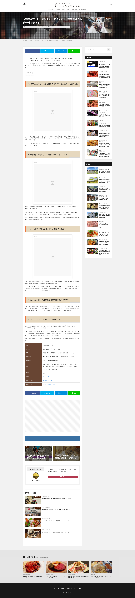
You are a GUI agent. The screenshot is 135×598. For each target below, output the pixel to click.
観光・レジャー (76, 9)
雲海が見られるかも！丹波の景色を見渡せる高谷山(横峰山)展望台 (104, 190)
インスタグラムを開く (50, 384)
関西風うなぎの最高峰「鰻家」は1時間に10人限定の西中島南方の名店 (104, 145)
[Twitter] (47, 51)
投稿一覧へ (62, 476)
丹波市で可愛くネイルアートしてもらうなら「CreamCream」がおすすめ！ (104, 225)
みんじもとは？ (55, 588)
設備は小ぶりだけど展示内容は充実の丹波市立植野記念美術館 (104, 216)
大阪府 (31, 40)
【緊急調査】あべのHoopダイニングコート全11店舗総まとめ (104, 115)
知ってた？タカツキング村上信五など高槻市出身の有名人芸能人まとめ (104, 66)
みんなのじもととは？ (53, 9)
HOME (25, 40)
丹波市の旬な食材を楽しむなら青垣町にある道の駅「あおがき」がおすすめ (104, 172)
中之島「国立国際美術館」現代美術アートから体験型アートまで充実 (56, 498)
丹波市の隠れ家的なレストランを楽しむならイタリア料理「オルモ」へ (104, 198)
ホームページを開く (48, 380)
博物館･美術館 (52, 26)
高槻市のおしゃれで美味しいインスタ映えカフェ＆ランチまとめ (104, 96)
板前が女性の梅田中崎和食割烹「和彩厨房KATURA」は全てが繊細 (56, 521)
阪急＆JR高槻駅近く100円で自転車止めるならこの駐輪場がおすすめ (104, 135)
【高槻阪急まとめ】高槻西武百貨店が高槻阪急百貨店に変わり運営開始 (104, 155)
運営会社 (63, 588)
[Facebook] (32, 51)
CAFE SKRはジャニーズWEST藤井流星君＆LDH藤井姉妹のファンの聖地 (104, 125)
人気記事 (63, 9)
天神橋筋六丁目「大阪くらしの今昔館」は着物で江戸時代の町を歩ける (57, 40)
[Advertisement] (52, 416)
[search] (108, 49)
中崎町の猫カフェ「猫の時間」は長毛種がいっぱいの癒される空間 (56, 532)
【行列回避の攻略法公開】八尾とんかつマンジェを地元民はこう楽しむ (104, 106)
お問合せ (83, 9)
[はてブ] (61, 51)
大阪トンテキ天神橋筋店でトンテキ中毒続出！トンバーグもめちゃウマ (33, 577)
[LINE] (74, 51)
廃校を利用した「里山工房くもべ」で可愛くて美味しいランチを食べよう (104, 243)
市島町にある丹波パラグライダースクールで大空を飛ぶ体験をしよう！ (104, 181)
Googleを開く (46, 377)
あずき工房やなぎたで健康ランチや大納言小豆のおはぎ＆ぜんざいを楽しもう (104, 252)
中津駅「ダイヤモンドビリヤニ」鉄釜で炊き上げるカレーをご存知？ (101, 577)
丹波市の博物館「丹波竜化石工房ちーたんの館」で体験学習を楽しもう (104, 207)
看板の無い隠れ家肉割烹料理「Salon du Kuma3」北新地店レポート (78, 577)
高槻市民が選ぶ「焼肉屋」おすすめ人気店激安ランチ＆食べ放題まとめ (104, 76)
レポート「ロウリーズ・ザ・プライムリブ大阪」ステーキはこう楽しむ (56, 577)
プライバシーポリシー (72, 588)
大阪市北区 (44, 26)
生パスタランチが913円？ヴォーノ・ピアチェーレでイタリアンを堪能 (104, 234)
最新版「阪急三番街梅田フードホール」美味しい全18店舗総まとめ (56, 509)
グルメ (68, 9)
